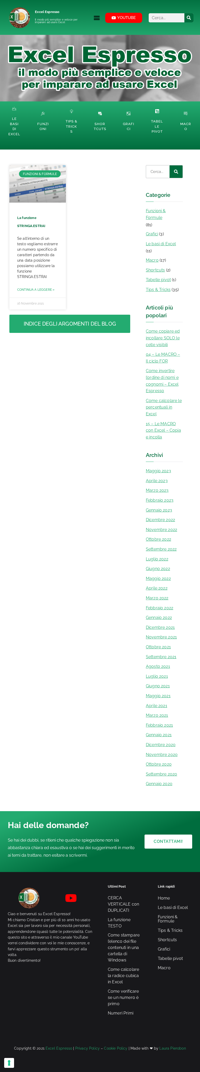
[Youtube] (71, 898)
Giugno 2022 (158, 568)
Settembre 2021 (161, 656)
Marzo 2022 (157, 598)
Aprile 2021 (156, 705)
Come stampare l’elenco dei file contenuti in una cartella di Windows (124, 948)
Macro (152, 260)
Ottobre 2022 (158, 539)
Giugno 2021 (158, 685)
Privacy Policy (87, 1048)
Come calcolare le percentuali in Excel (164, 407)
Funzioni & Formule (156, 214)
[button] (97, 18)
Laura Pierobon (172, 1048)
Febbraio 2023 (159, 500)
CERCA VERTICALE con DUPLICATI (123, 904)
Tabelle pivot (158, 279)
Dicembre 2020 (161, 744)
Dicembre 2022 (160, 519)
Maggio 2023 (158, 470)
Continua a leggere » (35, 290)
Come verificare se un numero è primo (123, 997)
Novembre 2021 (161, 637)
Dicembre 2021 (160, 627)
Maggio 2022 (158, 578)
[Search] (188, 17)
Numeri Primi (120, 1013)
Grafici (152, 233)
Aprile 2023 (157, 480)
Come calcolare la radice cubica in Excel (123, 975)
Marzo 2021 (157, 715)
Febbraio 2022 (159, 607)
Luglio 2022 (157, 559)
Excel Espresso (47, 12)
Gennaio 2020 (159, 783)
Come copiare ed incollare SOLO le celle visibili (163, 338)
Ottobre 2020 (159, 764)
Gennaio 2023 (159, 510)
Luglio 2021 (157, 676)
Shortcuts (155, 270)
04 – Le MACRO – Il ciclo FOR (163, 358)
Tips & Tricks (71, 126)
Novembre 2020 (162, 754)
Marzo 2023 (157, 490)
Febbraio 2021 (159, 725)
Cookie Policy (115, 1048)
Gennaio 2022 (159, 617)
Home (164, 898)
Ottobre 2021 (158, 646)
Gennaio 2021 (159, 734)
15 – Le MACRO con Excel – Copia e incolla (163, 430)
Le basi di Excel (161, 243)
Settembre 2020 (161, 774)
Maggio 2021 (158, 695)
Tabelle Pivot (157, 126)
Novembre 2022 (161, 529)
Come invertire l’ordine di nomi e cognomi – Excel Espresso (162, 380)
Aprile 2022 (156, 588)
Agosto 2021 (158, 666)
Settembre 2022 (161, 549)
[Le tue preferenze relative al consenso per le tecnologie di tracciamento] (9, 1063)
